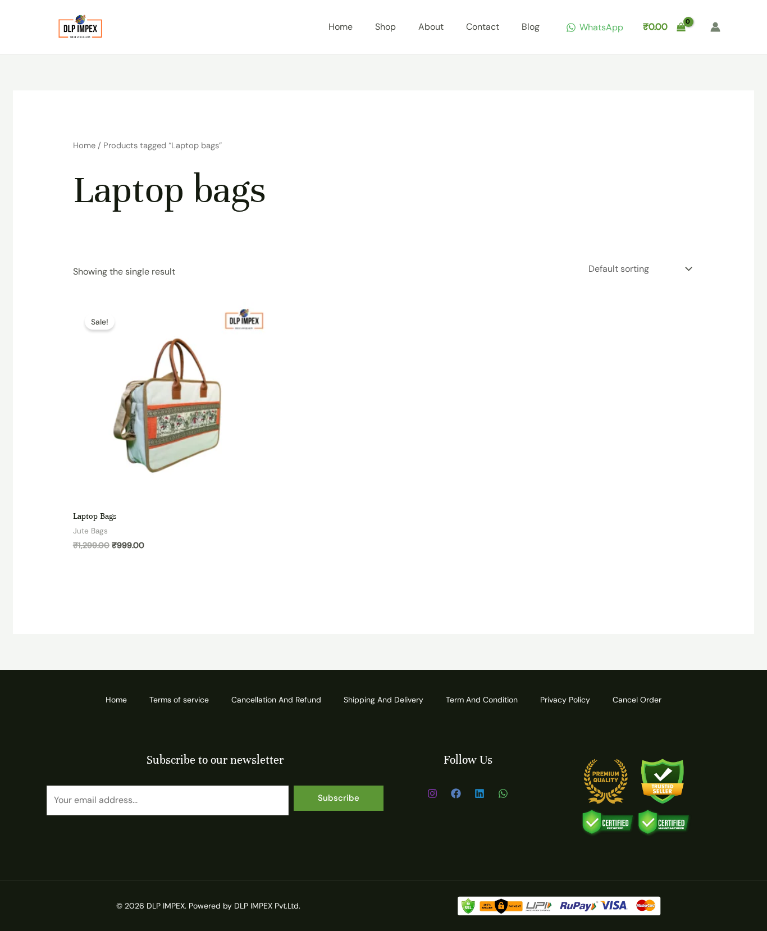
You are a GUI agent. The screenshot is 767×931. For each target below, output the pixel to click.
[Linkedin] (479, 793)
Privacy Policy (565, 700)
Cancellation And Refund (276, 700)
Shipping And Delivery (383, 700)
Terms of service (179, 700)
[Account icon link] (715, 27)
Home (340, 27)
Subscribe (338, 798)
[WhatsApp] (503, 793)
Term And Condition (482, 700)
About (431, 27)
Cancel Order (637, 700)
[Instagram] (432, 793)
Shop (385, 27)
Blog (531, 27)
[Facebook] (456, 793)
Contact (482, 27)
